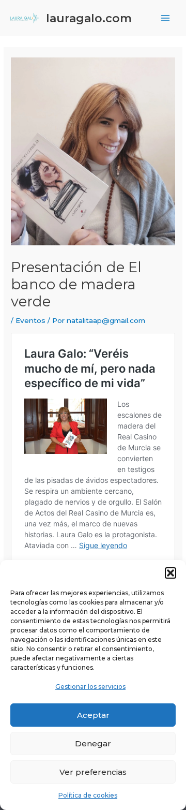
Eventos (30, 320)
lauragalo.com (89, 18)
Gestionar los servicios (90, 686)
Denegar (93, 743)
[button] (170, 573)
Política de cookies (87, 795)
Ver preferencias (93, 772)
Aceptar (93, 715)
